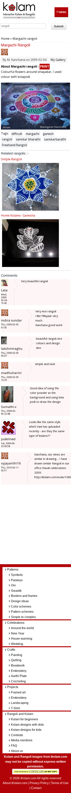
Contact (36, 788)
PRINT (44, 66)
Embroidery (19, 670)
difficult (17, 134)
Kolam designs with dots (27, 724)
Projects (12, 687)
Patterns (12, 569)
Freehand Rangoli (14, 145)
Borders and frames (24, 595)
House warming (21, 638)
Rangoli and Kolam (20, 714)
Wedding (17, 644)
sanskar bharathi (28, 139)
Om (13, 585)
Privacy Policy (39, 783)
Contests (17, 735)
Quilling (16, 660)
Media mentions (21, 740)
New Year (17, 633)
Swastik (16, 590)
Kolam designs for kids (26, 729)
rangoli (7, 139)
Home (5, 38)
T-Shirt (15, 708)
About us (17, 751)
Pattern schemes (22, 611)
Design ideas (20, 601)
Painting (16, 655)
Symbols (17, 574)
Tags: (5, 133)
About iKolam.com (15, 783)
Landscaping (19, 702)
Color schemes (21, 606)
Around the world (22, 628)
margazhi (32, 134)
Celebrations (15, 622)
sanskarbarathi (55, 139)
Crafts (11, 649)
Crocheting (18, 681)
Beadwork (18, 665)
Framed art (18, 692)
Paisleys (17, 580)
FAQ (14, 745)
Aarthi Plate (19, 676)
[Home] (19, 17)
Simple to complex (23, 617)
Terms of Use (60, 783)
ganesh (48, 134)
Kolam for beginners (24, 719)
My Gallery (58, 60)
